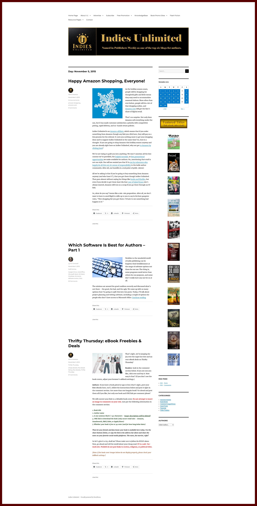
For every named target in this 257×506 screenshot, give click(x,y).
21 (186, 98)
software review (73, 278)
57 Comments (72, 375)
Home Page (73, 16)
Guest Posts (164, 406)
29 (161, 105)
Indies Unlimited (73, 497)
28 (186, 102)
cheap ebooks (72, 368)
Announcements (73, 100)
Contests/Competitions (167, 404)
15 (161, 98)
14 (186, 94)
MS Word (81, 274)
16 (165, 98)
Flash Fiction (175, 16)
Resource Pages (74, 20)
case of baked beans (136, 182)
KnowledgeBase (141, 16)
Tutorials (163, 408)
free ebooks (77, 370)
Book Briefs (164, 402)
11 (173, 94)
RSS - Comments (165, 385)
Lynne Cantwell (73, 263)
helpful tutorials (121, 157)
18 (173, 98)
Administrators (73, 94)
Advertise (97, 16)
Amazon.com (130, 109)
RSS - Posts (164, 383)
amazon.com (72, 105)
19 (178, 98)
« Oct (164, 109)
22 (161, 102)
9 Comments (72, 108)
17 (169, 98)
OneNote (71, 276)
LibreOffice (81, 272)
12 (178, 94)
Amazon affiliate (116, 131)
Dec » (183, 109)
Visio (80, 278)
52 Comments (72, 281)
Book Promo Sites (158, 16)
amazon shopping (74, 103)
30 (165, 105)
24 (169, 102)
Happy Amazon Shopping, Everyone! (106, 80)
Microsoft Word (73, 274)
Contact (89, 20)
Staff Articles (72, 269)
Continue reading (139, 298)
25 (173, 102)
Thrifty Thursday (73, 365)
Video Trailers (164, 410)
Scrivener (78, 276)
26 (178, 102)
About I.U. (84, 16)
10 (169, 94)
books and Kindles (138, 179)
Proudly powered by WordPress (91, 497)
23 (165, 102)
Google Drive (72, 272)
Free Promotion (123, 16)
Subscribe (110, 16)
